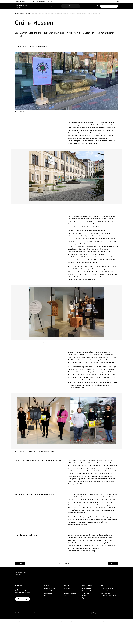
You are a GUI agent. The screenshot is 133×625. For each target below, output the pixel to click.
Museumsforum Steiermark (88, 590)
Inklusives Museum (86, 588)
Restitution (84, 595)
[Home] (21, 6)
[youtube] (96, 613)
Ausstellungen (67, 588)
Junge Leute (67, 595)
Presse (51, 1)
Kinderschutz (80, 622)
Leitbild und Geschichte (107, 588)
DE (118, 1)
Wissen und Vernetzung (21, 13)
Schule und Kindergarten (70, 593)
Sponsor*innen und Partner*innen (109, 595)
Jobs (103, 622)
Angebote (46, 595)
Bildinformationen (19, 111)
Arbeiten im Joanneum (106, 590)
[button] (98, 6)
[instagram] (93, 613)
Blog (33, 1)
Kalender (66, 590)
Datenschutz (70, 622)
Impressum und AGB (59, 622)
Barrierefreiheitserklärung (92, 622)
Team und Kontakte (106, 598)
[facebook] (91, 613)
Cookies (116, 622)
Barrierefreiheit (48, 593)
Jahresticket (42, 1)
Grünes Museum (86, 593)
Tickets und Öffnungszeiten (51, 590)
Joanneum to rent (105, 593)
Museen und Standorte (21, 1)
